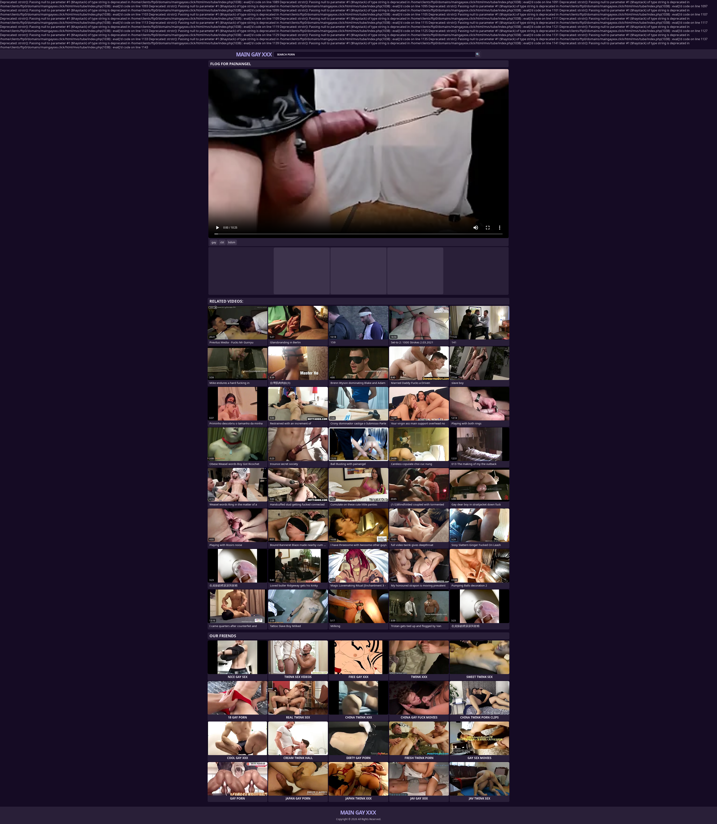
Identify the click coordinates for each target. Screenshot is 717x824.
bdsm (231, 242)
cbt (222, 242)
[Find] (477, 54)
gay (214, 242)
